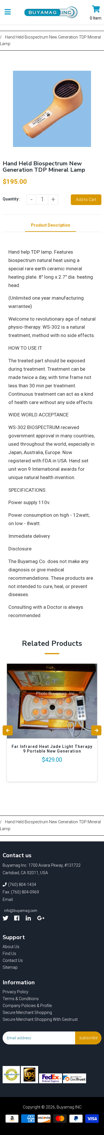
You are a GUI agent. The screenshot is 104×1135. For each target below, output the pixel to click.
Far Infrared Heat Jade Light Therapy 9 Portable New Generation (52, 748)
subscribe (88, 1038)
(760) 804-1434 (22, 884)
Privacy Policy (15, 991)
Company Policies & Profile (27, 1005)
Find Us (9, 953)
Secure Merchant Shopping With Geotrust (40, 1019)
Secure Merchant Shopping (27, 1012)
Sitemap (10, 967)
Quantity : (12, 199)
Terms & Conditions (21, 998)
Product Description (50, 225)
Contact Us (13, 960)
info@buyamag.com (20, 910)
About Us (11, 946)
